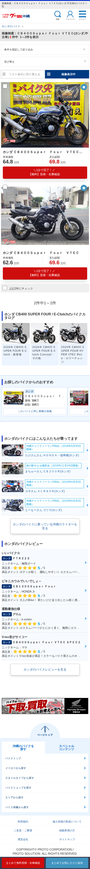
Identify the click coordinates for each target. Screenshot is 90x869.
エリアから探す (14, 797)
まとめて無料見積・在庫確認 (23, 862)
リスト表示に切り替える (24, 74)
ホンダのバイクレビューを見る (45, 669)
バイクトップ (13, 758)
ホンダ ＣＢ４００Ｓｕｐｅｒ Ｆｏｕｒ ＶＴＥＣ (41, 253)
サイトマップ (67, 839)
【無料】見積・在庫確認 (44, 172)
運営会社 (23, 839)
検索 (57, 19)
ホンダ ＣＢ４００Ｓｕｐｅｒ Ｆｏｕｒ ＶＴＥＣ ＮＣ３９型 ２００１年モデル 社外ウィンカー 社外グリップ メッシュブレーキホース (44, 152)
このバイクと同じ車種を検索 (35, 411)
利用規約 (23, 821)
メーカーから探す (15, 768)
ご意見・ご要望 (23, 830)
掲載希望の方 (67, 830)
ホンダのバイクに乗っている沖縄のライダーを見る (45, 526)
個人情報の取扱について (67, 821)
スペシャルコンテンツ (66, 747)
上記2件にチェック (21, 288)
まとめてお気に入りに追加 (67, 862)
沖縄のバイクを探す (23, 747)
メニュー (82, 19)
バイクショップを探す (18, 787)
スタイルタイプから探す (19, 777)
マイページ (70, 19)
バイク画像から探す (17, 807)
